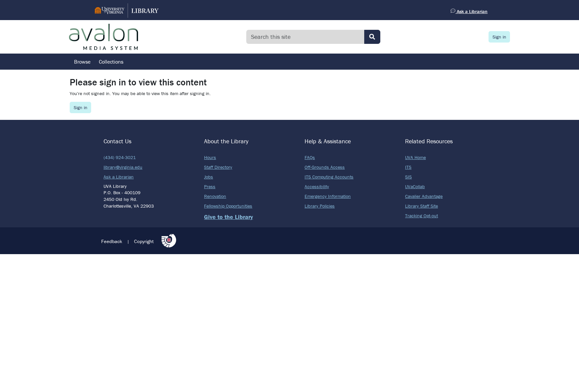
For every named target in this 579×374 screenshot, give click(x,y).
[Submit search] (372, 37)
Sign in (499, 37)
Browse (82, 61)
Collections (111, 61)
